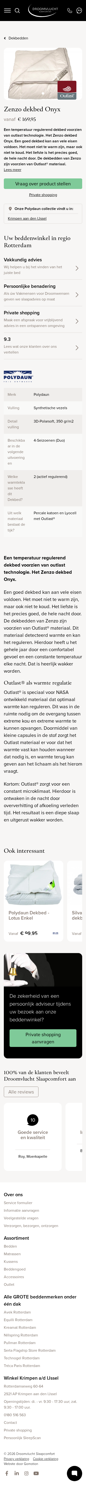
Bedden (10, 1246)
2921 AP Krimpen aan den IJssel (30, 1394)
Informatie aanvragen (21, 1210)
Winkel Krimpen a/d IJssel (31, 1378)
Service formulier (18, 1203)
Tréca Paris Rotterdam (22, 1365)
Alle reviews (21, 1091)
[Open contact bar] (74, 1473)
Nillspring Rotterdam (21, 1335)
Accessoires (14, 1277)
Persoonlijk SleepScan (22, 1438)
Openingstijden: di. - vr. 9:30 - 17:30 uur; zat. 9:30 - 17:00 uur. (40, 1404)
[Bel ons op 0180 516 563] (70, 10)
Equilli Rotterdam (18, 1320)
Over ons (13, 1194)
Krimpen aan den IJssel (27, 218)
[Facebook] (8, 1473)
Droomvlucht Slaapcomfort (43, 10)
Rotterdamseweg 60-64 (23, 1386)
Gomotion (31, 1463)
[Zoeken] (17, 10)
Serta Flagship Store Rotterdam (30, 1350)
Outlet (9, 1284)
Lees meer (12, 169)
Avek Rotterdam (17, 1312)
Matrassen (12, 1254)
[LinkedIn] (18, 1473)
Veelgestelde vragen (21, 1218)
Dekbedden (18, 38)
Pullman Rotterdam (20, 1343)
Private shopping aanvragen (43, 1038)
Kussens (11, 1261)
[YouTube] (37, 1473)
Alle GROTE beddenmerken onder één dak (40, 1300)
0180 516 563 (15, 1415)
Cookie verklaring (45, 1458)
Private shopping (43, 195)
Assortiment (16, 1238)
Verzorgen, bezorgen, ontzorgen (31, 1225)
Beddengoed (15, 1269)
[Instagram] (27, 1473)
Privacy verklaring (16, 1458)
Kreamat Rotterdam (20, 1327)
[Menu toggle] (7, 10)
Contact (10, 1422)
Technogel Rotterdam (22, 1358)
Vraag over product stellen (43, 183)
